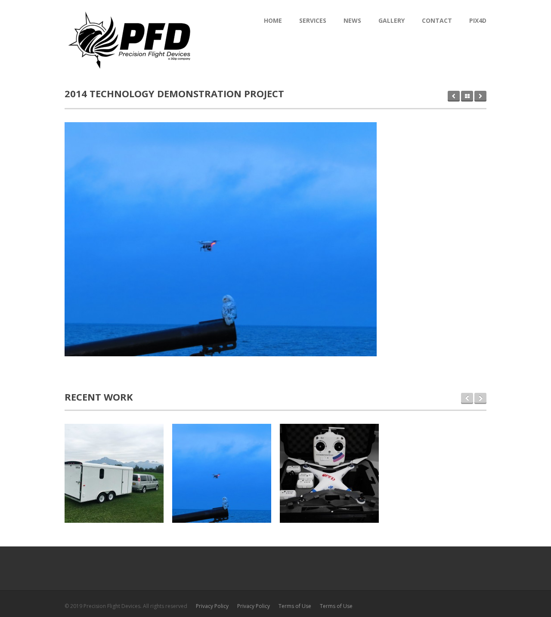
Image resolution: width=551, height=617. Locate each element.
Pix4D (477, 20)
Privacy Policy (212, 606)
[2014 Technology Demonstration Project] (221, 239)
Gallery (391, 20)
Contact (437, 20)
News (352, 20)
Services (312, 20)
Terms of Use (295, 606)
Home (273, 20)
